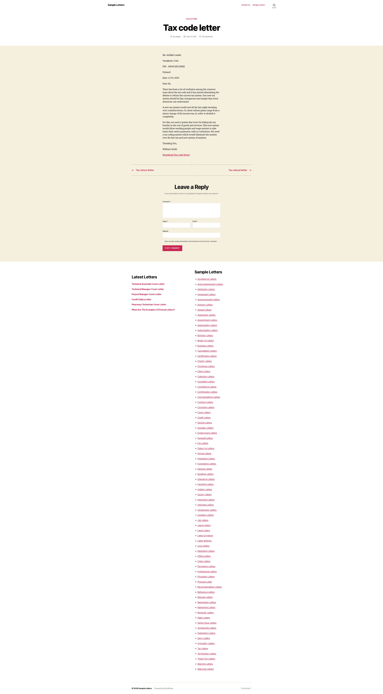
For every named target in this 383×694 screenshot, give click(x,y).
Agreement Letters (206, 294)
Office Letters (204, 556)
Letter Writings (204, 541)
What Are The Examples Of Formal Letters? (153, 309)
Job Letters (202, 520)
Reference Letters (206, 592)
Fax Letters (202, 443)
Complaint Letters (206, 381)
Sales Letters (203, 617)
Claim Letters (203, 371)
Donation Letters (205, 428)
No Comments (207, 37)
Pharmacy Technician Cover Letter (149, 304)
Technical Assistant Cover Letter (148, 284)
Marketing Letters (206, 551)
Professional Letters (207, 571)
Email (194, 221)
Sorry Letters (203, 638)
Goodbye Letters (205, 474)
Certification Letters (207, 356)
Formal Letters (204, 453)
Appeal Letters (204, 310)
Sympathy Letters (206, 643)
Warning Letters (205, 664)
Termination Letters (206, 653)
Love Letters (203, 546)
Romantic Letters (205, 612)
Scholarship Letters (206, 628)
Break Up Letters (205, 340)
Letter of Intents (205, 535)
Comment (167, 202)
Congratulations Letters (208, 397)
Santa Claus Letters (206, 623)
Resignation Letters (206, 602)
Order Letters (203, 561)
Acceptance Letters (206, 279)
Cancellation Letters (207, 351)
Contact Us (245, 5)
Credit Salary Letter (141, 299)
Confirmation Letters (207, 392)
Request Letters (205, 597)
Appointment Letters (207, 320)
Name (165, 221)
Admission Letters (206, 289)
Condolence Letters (206, 387)
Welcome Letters (205, 669)
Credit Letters (204, 417)
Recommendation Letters (209, 587)
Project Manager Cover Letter (146, 294)
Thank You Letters (206, 659)
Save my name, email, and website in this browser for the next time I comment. (191, 241)
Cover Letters (204, 412)
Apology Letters (205, 305)
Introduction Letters (207, 510)
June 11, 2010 (191, 37)
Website (165, 231)
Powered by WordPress (163, 688)
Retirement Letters (206, 607)
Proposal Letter (204, 582)
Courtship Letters (205, 407)
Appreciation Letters (207, 325)
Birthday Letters (205, 335)
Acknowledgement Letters (210, 284)
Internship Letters (206, 500)
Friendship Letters (206, 458)
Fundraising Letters (206, 464)
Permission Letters (206, 566)
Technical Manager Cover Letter (148, 289)
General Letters (204, 469)
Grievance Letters (206, 479)
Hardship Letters (205, 484)
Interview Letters (205, 505)
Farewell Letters (205, 438)
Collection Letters (205, 376)
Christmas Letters (206, 366)
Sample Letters (116, 5)
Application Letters (206, 315)
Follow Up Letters (205, 448)
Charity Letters (204, 361)
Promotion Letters (206, 576)
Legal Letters (203, 530)
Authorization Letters (207, 330)
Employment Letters (207, 433)
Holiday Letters (204, 489)
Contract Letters (205, 402)
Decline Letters (204, 422)
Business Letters (205, 346)
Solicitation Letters (206, 633)
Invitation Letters (205, 515)
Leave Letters (204, 525)
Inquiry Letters (204, 494)
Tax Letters (191, 19)
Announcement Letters (208, 299)
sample (178, 37)
